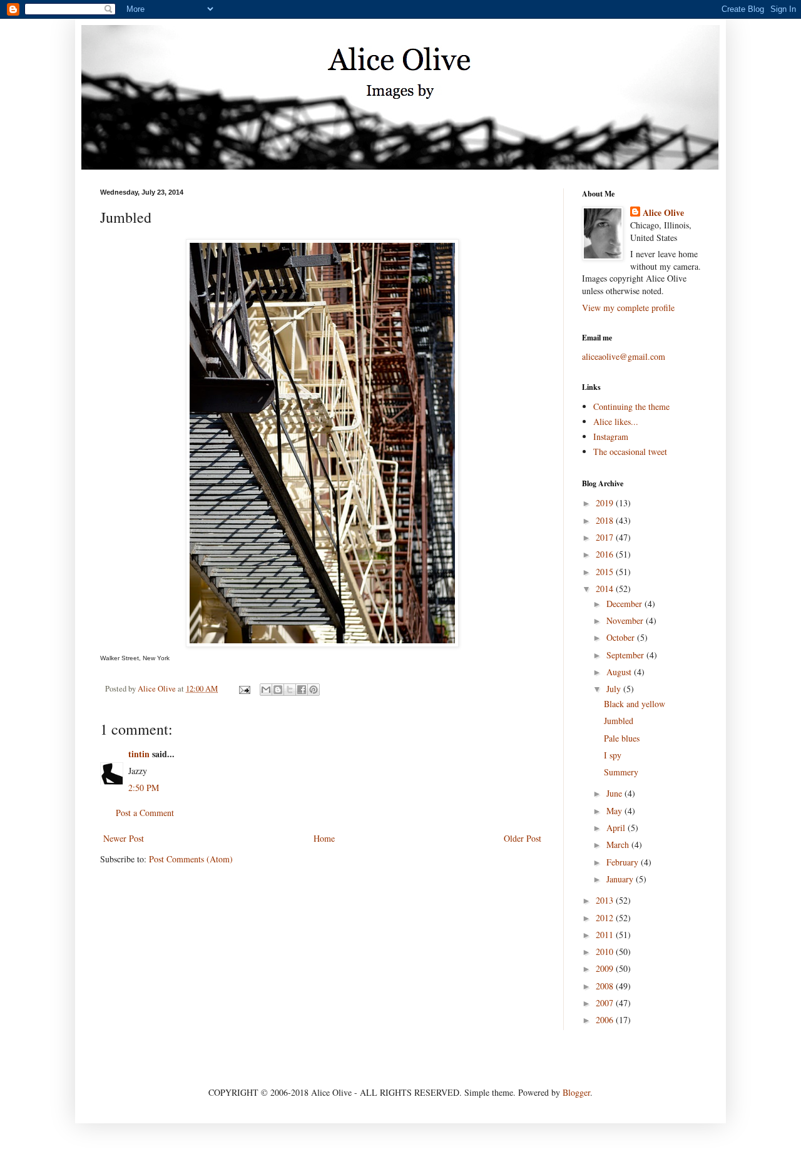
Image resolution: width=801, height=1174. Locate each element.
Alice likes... (615, 421)
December (625, 604)
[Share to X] (289, 689)
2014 (606, 589)
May (615, 811)
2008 (606, 986)
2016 (606, 554)
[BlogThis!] (278, 689)
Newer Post (123, 838)
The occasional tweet (630, 451)
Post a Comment (145, 813)
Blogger (576, 1092)
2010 (606, 951)
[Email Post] (243, 688)
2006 (606, 1020)
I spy (612, 755)
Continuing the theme (631, 406)
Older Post (522, 838)
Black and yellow (634, 704)
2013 (606, 900)
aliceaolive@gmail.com (623, 356)
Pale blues (622, 738)
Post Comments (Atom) (191, 859)
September (626, 655)
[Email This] (266, 689)
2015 (606, 572)
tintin (139, 753)
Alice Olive (663, 213)
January (621, 879)
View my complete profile (628, 308)
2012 (606, 918)
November (626, 620)
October (621, 637)
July (614, 689)
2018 (606, 520)
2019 (606, 503)
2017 (606, 537)
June (615, 793)
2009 (606, 968)
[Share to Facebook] (301, 689)
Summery (621, 772)
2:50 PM (143, 788)
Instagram (610, 436)
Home (324, 838)
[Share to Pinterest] (313, 689)
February (623, 862)
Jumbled (618, 721)
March (618, 844)
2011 (606, 935)
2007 (606, 1003)
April (617, 828)
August (620, 672)
